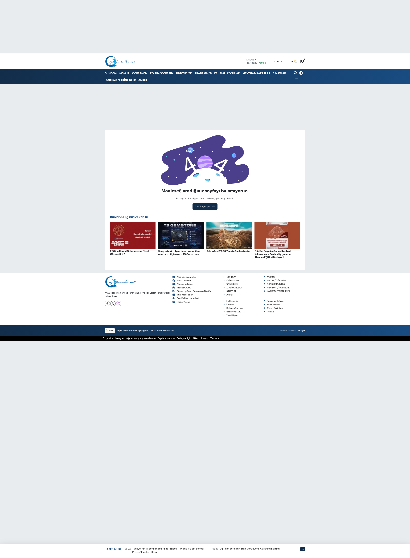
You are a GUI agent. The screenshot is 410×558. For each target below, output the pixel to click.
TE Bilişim (300, 330)
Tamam (214, 338)
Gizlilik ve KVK (233, 312)
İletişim (230, 304)
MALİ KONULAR (230, 73)
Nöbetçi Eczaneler (186, 277)
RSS (111, 330)
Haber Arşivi (183, 302)
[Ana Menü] (296, 80)
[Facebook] (107, 303)
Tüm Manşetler (185, 295)
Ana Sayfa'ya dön (205, 206)
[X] (113, 303)
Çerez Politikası (275, 308)
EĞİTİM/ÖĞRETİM (161, 73)
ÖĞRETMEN (139, 73)
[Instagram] (118, 303)
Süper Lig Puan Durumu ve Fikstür (194, 291)
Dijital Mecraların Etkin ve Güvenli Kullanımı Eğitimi (250, 548)
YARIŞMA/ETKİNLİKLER (121, 80)
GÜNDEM (111, 73)
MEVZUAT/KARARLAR (256, 73)
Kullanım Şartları (234, 308)
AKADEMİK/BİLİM (205, 73)
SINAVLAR (279, 73)
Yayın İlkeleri (273, 304)
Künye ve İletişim (275, 301)
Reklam (270, 312)
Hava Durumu (184, 280)
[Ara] (296, 73)
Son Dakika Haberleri (188, 298)
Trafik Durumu (184, 288)
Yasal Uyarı (232, 315)
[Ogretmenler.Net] (121, 61)
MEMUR (124, 73)
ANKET (143, 80)
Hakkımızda (232, 301)
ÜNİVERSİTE (184, 73)
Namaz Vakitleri (185, 284)
